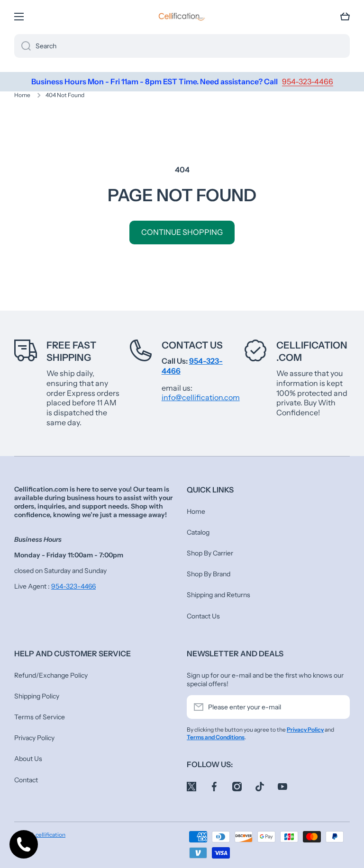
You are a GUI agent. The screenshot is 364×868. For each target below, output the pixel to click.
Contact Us (192, 345)
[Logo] (182, 16)
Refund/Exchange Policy (51, 675)
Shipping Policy (36, 696)
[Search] (22, 46)
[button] (345, 16)
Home (22, 94)
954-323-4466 (73, 586)
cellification (50, 834)
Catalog (198, 532)
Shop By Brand (208, 574)
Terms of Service (39, 717)
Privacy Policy (34, 738)
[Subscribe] (338, 707)
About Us (28, 758)
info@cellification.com (201, 397)
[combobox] (182, 46)
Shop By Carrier (210, 553)
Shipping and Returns (218, 595)
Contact (26, 780)
